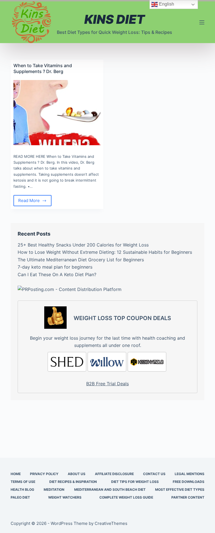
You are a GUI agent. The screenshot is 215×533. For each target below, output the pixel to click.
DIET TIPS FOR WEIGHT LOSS (135, 482)
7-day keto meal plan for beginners (55, 267)
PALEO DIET (20, 497)
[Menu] (201, 22)
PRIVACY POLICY (44, 474)
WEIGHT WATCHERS (64, 497)
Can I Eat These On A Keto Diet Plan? (57, 274)
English (166, 4)
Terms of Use (23, 482)
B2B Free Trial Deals (107, 383)
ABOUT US (76, 474)
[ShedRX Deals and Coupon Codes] (67, 362)
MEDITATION (54, 489)
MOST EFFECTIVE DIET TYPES (179, 489)
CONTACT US (154, 474)
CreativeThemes (111, 523)
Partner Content (187, 497)
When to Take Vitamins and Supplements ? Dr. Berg (42, 68)
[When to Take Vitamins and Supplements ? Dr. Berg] (57, 112)
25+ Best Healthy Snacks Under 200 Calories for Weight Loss (83, 245)
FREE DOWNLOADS (188, 482)
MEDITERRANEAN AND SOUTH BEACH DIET (110, 489)
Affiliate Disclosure (114, 474)
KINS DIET (114, 19)
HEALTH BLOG (22, 489)
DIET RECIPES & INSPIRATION (73, 482)
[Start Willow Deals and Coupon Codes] (107, 362)
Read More (35, 202)
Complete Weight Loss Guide (126, 497)
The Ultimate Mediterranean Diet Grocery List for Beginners (81, 259)
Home (16, 474)
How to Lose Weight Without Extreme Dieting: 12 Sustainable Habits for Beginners (105, 252)
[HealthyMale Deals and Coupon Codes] (147, 362)
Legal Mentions (189, 474)
